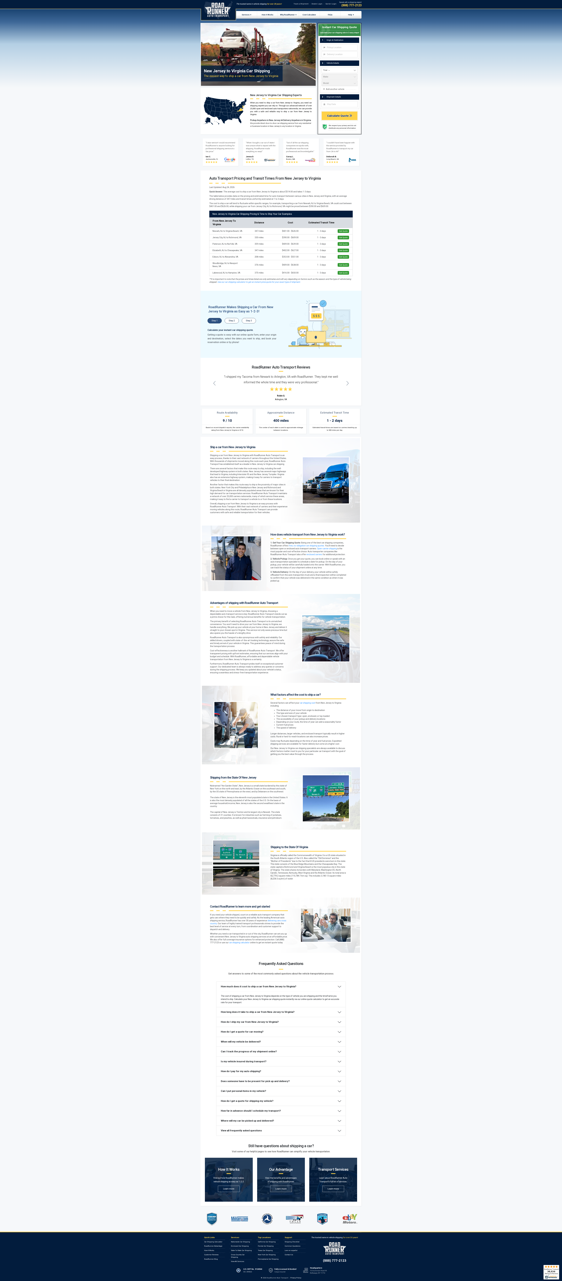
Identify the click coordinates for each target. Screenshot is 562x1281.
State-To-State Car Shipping (241, 1250)
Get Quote (343, 231)
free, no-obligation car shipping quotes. (307, 545)
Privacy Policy (295, 1278)
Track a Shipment (301, 4)
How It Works (267, 15)
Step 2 (232, 320)
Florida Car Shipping (266, 1246)
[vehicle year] (340, 70)
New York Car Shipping (267, 1255)
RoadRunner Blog (211, 1259)
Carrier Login (330, 4)
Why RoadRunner (287, 15)
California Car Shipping (267, 1242)
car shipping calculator (239, 942)
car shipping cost (307, 703)
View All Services (237, 1261)
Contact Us (289, 1255)
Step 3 (249, 320)
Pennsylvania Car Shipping (268, 1259)
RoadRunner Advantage (213, 1246)
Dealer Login (317, 4)
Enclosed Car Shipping (240, 1246)
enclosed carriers (314, 554)
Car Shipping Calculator (213, 1242)
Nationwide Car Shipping (240, 1242)
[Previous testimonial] (214, 383)
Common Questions (292, 1246)
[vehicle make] (340, 77)
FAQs (330, 15)
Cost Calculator (309, 15)
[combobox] (340, 47)
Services (246, 15)
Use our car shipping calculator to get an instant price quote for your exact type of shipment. (259, 282)
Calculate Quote (338, 115)
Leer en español (291, 1250)
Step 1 (215, 320)
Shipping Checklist (292, 1242)
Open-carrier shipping (327, 548)
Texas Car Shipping (265, 1250)
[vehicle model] (340, 83)
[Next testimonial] (347, 383)
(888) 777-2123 (351, 5)
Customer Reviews (211, 1255)
